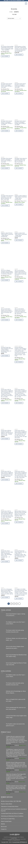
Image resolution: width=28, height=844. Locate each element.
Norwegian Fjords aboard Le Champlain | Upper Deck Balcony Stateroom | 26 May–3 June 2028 (21, 160)
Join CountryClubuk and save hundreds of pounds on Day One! (14, 809)
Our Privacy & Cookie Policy (8, 818)
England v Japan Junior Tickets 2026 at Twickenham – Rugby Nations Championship (21, 235)
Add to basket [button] (5, 56)
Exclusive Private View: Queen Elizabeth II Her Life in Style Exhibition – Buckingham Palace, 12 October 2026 (7, 350)
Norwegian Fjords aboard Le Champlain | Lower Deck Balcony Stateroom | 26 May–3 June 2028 (7, 197)
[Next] (19, 604)
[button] (2, 3)
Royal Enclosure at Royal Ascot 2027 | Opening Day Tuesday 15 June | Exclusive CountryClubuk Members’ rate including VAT (21, 49)
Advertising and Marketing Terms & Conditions (12, 816)
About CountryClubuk (6, 821)
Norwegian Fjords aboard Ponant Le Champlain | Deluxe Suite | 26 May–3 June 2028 (6, 160)
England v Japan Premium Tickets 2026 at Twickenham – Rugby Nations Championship (7, 235)
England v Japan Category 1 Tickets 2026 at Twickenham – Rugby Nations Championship (21, 197)
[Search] (23, 3)
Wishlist (3, 824)
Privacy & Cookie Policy (14, 840)
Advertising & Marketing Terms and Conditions (14, 839)
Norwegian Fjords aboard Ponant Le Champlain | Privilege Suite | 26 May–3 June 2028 (6, 123)
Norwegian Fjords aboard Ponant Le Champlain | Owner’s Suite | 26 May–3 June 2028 (6, 85)
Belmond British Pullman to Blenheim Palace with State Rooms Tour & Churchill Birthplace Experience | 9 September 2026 (20, 513)
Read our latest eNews (6, 803)
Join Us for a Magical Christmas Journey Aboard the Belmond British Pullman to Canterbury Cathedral (7, 272)
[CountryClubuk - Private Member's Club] (14, 4)
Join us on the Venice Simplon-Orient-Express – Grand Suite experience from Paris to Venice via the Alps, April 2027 (20, 311)
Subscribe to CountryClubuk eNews (9, 806)
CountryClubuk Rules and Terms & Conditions (12, 813)
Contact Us (3, 829)
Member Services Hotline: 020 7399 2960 (11, 801)
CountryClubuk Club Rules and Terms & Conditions (14, 838)
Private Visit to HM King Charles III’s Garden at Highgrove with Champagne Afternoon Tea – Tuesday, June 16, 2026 (7, 433)
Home (11, 11)
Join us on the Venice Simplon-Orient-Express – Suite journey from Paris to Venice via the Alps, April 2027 (6, 311)
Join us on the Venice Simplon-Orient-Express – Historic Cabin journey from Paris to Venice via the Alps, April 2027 (21, 273)
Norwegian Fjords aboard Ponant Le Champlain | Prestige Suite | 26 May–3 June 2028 (20, 123)
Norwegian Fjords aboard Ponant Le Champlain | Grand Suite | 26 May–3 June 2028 (20, 85)
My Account (4, 826)
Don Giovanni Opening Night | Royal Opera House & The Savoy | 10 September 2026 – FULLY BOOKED (7, 48)
